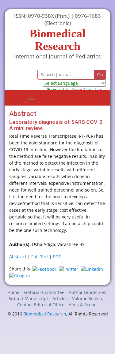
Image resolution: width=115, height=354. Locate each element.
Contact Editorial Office (40, 304)
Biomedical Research (44, 314)
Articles (60, 298)
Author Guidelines (87, 292)
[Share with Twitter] (68, 269)
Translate (92, 89)
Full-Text (39, 256)
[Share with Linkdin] (92, 269)
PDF (57, 256)
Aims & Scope (83, 304)
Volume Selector (88, 298)
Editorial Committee (44, 292)
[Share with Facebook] (44, 269)
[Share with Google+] (20, 275)
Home (13, 292)
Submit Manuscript (28, 298)
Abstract (17, 256)
